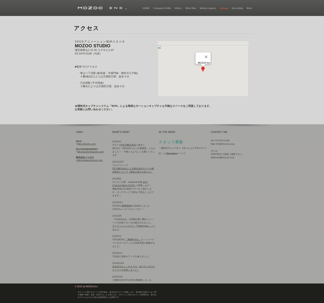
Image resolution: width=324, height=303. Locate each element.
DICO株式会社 (128, 145)
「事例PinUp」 (133, 239)
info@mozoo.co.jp (225, 144)
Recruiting (172, 153)
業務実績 (126, 205)
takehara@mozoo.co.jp (222, 157)
